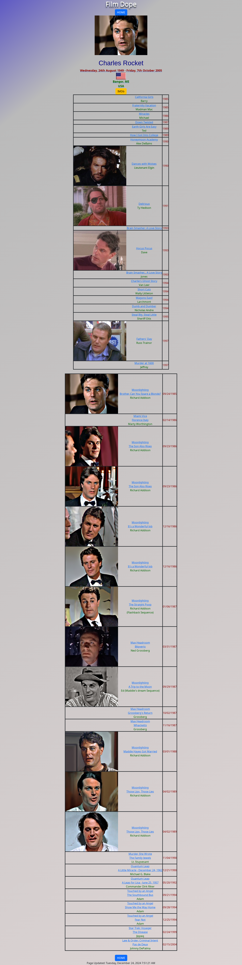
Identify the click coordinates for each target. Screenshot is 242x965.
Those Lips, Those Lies (140, 791)
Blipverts (140, 646)
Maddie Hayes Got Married (140, 751)
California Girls (144, 97)
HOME (121, 12)
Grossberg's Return (140, 713)
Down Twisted (144, 122)
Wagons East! (144, 298)
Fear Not (140, 919)
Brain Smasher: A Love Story (144, 228)
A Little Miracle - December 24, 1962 (140, 870)
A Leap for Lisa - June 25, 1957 (140, 882)
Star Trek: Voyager (140, 928)
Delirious (144, 204)
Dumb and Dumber (144, 306)
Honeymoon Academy (144, 139)
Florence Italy (140, 420)
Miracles (144, 114)
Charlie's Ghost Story (144, 281)
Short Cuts (144, 289)
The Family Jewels (140, 858)
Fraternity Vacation (144, 105)
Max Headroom (140, 642)
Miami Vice (140, 416)
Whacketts (140, 725)
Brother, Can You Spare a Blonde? (140, 394)
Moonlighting (140, 390)
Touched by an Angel (140, 891)
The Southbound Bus (140, 895)
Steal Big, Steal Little (144, 314)
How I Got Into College (144, 135)
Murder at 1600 (144, 363)
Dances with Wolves (144, 164)
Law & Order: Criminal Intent (140, 940)
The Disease (140, 932)
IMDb (121, 91)
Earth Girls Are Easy (144, 126)
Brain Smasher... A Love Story (144, 272)
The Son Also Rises (140, 446)
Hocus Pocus (144, 248)
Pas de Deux (140, 944)
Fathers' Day (144, 339)
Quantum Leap (140, 866)
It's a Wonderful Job (140, 526)
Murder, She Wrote (140, 854)
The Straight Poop (140, 604)
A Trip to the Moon (140, 686)
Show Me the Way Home (140, 907)
